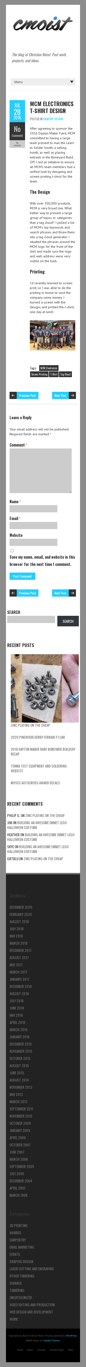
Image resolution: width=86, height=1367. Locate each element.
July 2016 (17, 1000)
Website (16, 535)
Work (14, 1319)
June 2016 (17, 1007)
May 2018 (16, 935)
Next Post (60, 395)
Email (15, 518)
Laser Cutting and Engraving (32, 1268)
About (30, 1349)
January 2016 (20, 1036)
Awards (15, 1232)
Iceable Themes (51, 1340)
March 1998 (18, 1195)
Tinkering (17, 1290)
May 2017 (16, 964)
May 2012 (16, 1094)
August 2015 (19, 1065)
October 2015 (20, 1058)
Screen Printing (39, 374)
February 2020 (21, 914)
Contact (41, 1349)
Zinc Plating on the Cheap (30, 725)
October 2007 (20, 1144)
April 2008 (18, 1137)
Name (15, 501)
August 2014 (19, 1080)
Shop (70, 1349)
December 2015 (21, 1043)
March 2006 (19, 1159)
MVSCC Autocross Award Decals (35, 782)
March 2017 (18, 971)
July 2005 (17, 1173)
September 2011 (21, 1108)
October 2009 (20, 1123)
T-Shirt (53, 374)
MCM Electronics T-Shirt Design (52, 107)
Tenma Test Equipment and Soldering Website (39, 768)
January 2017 (19, 979)
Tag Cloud (65, 374)
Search (13, 612)
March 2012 (18, 1101)
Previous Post (27, 395)
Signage (16, 1283)
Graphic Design (53, 118)
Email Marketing (22, 1247)
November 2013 (21, 1087)
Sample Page (57, 1349)
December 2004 (21, 1180)
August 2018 (19, 921)
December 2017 (21, 950)
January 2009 (20, 1130)
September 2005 (22, 1166)
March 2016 (18, 1029)
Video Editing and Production (32, 1304)
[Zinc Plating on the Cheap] (45, 688)
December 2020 (21, 907)
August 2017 (19, 957)
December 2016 (21, 986)
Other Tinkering (22, 1275)
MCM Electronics (48, 368)
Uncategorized (21, 1297)
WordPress (71, 1335)
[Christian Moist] (43, 17)
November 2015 (21, 1051)
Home (20, 1349)
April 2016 (17, 1022)
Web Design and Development (31, 1311)
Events (15, 1254)
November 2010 (21, 1116)
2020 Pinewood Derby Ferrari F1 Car (38, 737)
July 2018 (17, 928)
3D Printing (19, 1225)
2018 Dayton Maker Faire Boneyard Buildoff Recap (43, 751)
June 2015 (17, 1072)
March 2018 (18, 943)
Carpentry (18, 1239)
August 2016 (19, 993)
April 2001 (17, 1188)
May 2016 (16, 1015)
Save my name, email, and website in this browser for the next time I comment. (42, 560)
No (17, 129)
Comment (17, 135)
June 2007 (17, 1152)
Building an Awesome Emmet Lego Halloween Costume (37, 825)
